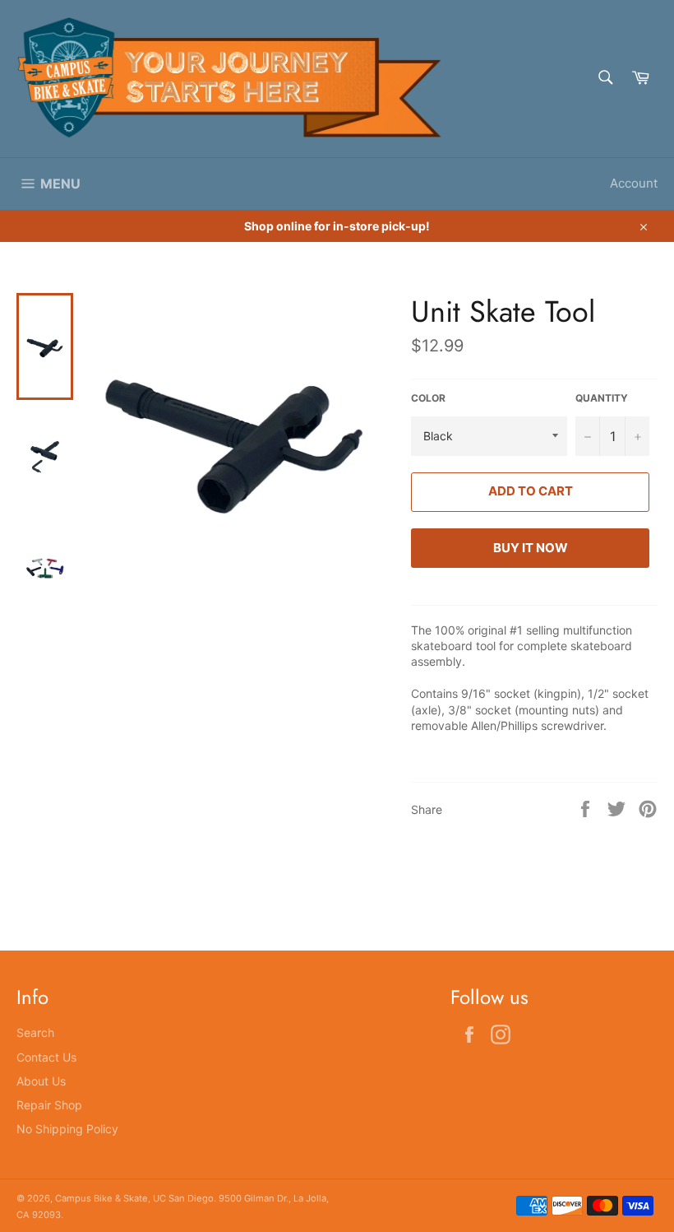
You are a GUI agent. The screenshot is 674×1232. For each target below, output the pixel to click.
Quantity (601, 398)
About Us (41, 1081)
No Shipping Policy (67, 1129)
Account (634, 183)
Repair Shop (49, 1105)
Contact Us (46, 1057)
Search (35, 1032)
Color (428, 398)
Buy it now (530, 548)
